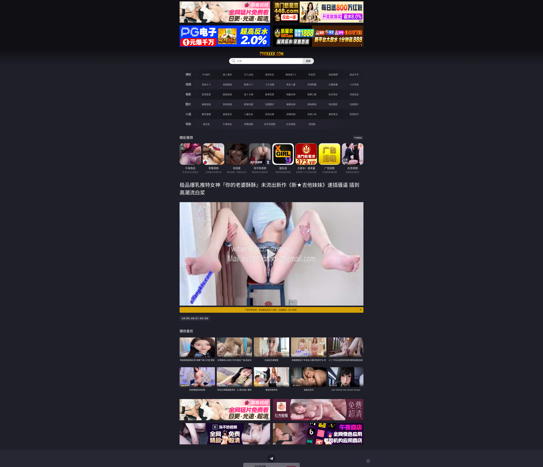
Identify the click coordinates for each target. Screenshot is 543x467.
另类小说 (311, 114)
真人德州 (227, 74)
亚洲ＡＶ (206, 84)
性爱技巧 (354, 114)
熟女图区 (333, 104)
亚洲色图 (227, 104)
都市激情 (206, 114)
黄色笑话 (333, 114)
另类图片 (354, 104)
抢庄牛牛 (354, 74)
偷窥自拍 (206, 104)
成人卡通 (248, 94)
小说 (188, 114)
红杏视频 (290, 124)
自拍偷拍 (227, 84)
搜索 (308, 61)
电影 (188, 94)
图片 (188, 104)
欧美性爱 (269, 94)
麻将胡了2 (291, 74)
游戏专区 (269, 74)
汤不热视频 (269, 124)
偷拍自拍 (227, 94)
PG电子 (206, 74)
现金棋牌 (333, 74)
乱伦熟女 (333, 94)
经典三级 (311, 94)
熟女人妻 (290, 84)
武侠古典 (269, 114)
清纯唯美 (311, 104)
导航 (188, 124)
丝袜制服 (311, 84)
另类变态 (354, 94)
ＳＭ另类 (354, 84)
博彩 (188, 74)
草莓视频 (248, 124)
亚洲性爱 (206, 94)
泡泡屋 (312, 124)
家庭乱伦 (227, 114)
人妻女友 (248, 114)
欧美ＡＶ (248, 84)
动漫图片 (269, 104)
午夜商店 (227, 124)
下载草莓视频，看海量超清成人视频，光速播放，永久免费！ (271, 309)
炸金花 (312, 74)
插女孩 (206, 124)
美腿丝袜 (290, 104)
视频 (188, 84)
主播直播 (333, 84)
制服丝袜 (290, 94)
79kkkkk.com (272, 54)
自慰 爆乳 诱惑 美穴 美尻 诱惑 (195, 318)
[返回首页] (368, 460)
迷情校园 (290, 114)
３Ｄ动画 (269, 84)
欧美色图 (248, 104)
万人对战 (248, 74)
